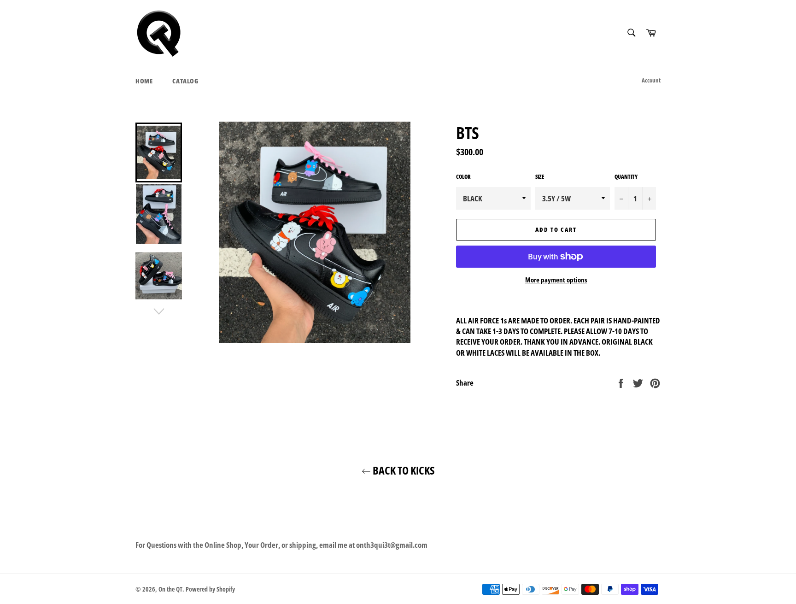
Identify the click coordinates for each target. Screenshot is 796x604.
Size (539, 177)
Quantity (626, 177)
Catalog (185, 80)
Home (143, 80)
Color (463, 177)
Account (651, 80)
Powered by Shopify (210, 589)
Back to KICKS (403, 470)
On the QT (170, 589)
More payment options (556, 279)
